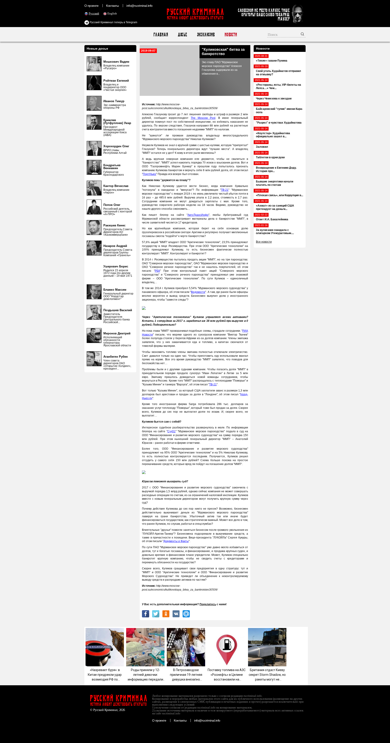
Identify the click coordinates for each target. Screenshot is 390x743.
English (112, 13)
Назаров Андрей (115, 246)
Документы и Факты (176, 541)
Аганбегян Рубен (115, 356)
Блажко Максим (114, 289)
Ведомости (198, 292)
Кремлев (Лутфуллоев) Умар (117, 121)
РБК (157, 270)
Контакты (112, 5)
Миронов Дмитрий (116, 333)
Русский (94, 13)
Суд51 (171, 431)
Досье (182, 34)
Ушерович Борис (115, 266)
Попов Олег (111, 205)
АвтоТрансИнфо (198, 214)
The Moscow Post (203, 118)
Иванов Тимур (113, 101)
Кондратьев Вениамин (112, 166)
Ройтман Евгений (116, 80)
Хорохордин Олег (116, 146)
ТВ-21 (224, 189)
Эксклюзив (206, 34)
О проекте (91, 5)
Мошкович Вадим (116, 61)
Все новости (264, 241)
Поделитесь (208, 604)
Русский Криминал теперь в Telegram (113, 22)
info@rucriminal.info (139, 5)
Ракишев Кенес (114, 225)
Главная (160, 34)
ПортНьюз (149, 174)
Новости (230, 34)
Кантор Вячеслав (115, 186)
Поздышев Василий (117, 310)
